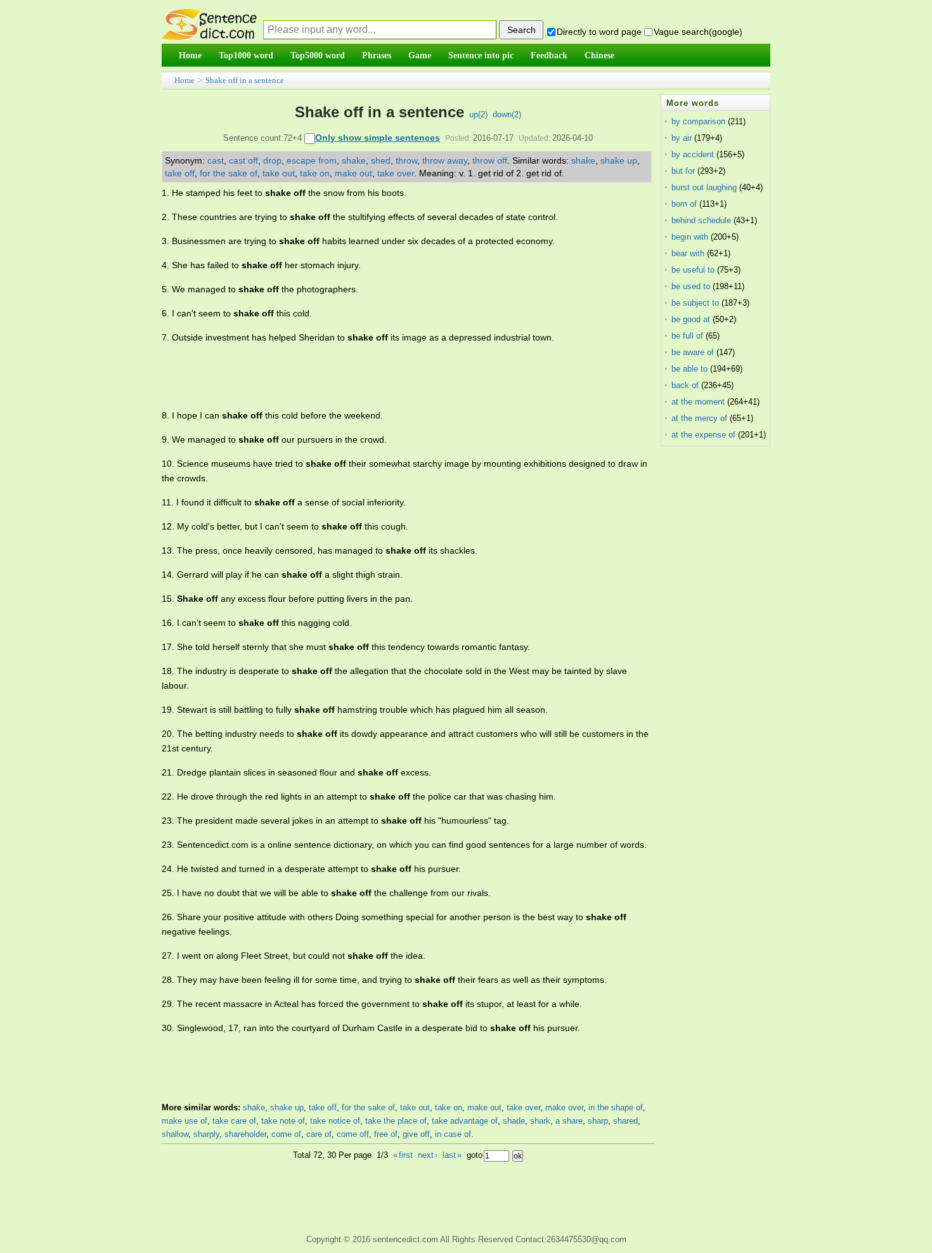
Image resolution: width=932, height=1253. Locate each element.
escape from (312, 160)
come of (286, 1134)
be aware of (692, 352)
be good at (690, 319)
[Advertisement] (392, 376)
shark (540, 1121)
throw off (489, 160)
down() (507, 114)
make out (353, 173)
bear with (687, 253)
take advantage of (465, 1121)
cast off (243, 160)
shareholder (245, 1134)
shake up (618, 160)
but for (683, 171)
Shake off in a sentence (244, 80)
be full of (687, 336)
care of (319, 1134)
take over (395, 173)
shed (381, 160)
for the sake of (228, 173)
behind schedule (701, 220)
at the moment (698, 401)
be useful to (693, 270)
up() (478, 114)
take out (278, 173)
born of (684, 204)
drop (272, 160)
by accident (692, 154)
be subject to (695, 303)
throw (406, 160)
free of (386, 1134)
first (403, 1155)
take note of (283, 1121)
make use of (184, 1121)
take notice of (335, 1121)
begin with (689, 237)
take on (315, 173)
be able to (689, 368)
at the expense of (703, 434)
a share (569, 1121)
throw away (444, 160)
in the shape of (615, 1107)
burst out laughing (704, 187)
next (427, 1155)
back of (685, 385)
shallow (175, 1134)
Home (184, 80)
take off (180, 173)
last (452, 1155)
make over (564, 1107)
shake (354, 160)
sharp (598, 1121)
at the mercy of (699, 418)
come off (353, 1134)
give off (416, 1134)
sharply (206, 1134)
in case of (453, 1134)
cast (215, 160)
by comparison (698, 121)
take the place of (396, 1121)
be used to (690, 286)
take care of (234, 1121)
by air (681, 138)
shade (514, 1121)
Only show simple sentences (377, 138)
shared (625, 1121)
